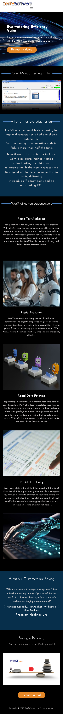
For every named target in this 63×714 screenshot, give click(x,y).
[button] (31, 8)
